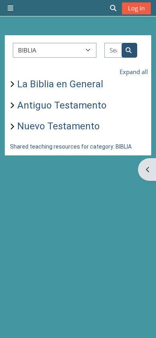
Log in (136, 8)
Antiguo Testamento (61, 105)
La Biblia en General (60, 84)
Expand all (134, 72)
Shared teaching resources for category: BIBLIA (71, 146)
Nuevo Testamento (58, 126)
